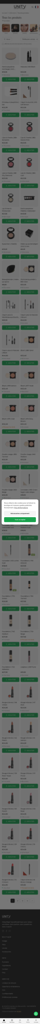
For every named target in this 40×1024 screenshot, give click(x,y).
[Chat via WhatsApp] (36, 1014)
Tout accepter (20, 520)
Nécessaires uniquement (20, 513)
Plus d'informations (21, 508)
